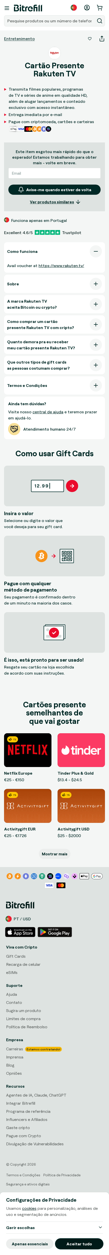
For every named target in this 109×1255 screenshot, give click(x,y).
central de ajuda (47, 411)
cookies (29, 1208)
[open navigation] (7, 8)
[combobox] (50, 21)
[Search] (100, 20)
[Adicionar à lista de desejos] (90, 39)
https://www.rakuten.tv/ (61, 265)
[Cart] (100, 8)
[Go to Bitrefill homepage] (28, 8)
